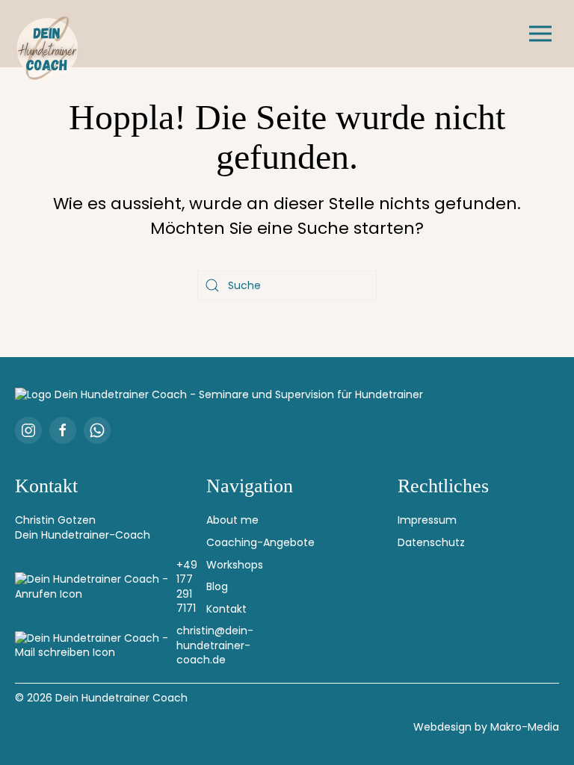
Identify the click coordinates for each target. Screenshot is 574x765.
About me (232, 519)
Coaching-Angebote (260, 542)
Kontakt (226, 608)
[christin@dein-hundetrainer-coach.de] (95, 646)
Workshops (234, 564)
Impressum (427, 519)
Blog (217, 586)
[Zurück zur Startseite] (48, 48)
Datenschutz (431, 542)
